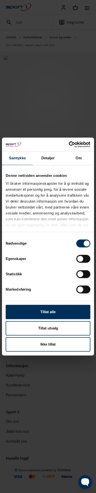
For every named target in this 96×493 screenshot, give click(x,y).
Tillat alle (48, 312)
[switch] (83, 259)
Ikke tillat (48, 344)
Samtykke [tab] (17, 158)
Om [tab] (79, 158)
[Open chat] (85, 482)
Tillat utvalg (48, 328)
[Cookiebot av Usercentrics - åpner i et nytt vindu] (69, 144)
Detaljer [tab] (48, 158)
